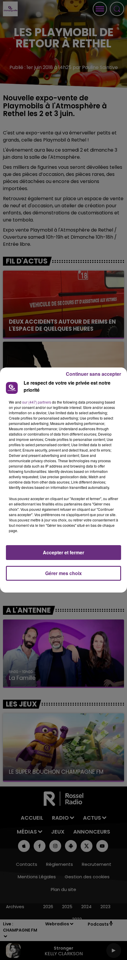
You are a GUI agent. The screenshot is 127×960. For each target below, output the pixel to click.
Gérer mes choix (63, 573)
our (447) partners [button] (36, 401)
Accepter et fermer (63, 552)
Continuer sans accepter (93, 373)
